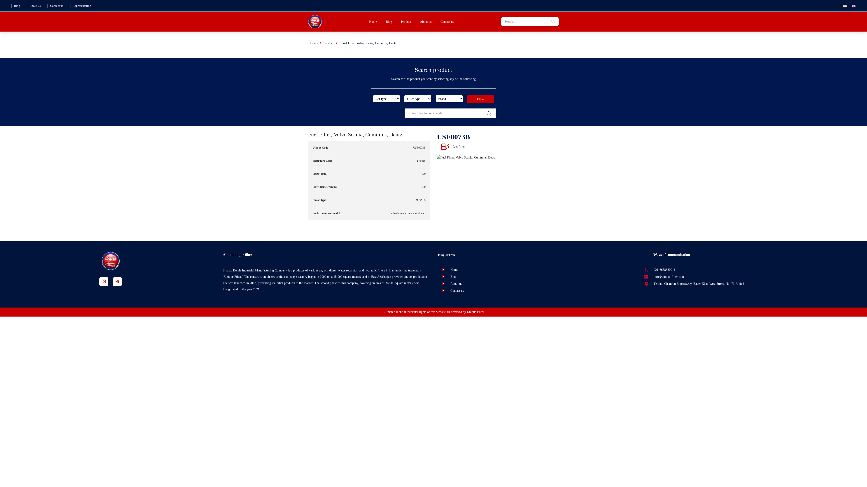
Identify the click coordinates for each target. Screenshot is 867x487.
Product (328, 43)
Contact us (56, 5)
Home (373, 21)
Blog (17, 5)
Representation (82, 5)
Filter (480, 99)
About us (35, 5)
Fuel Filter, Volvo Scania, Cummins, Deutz (368, 43)
